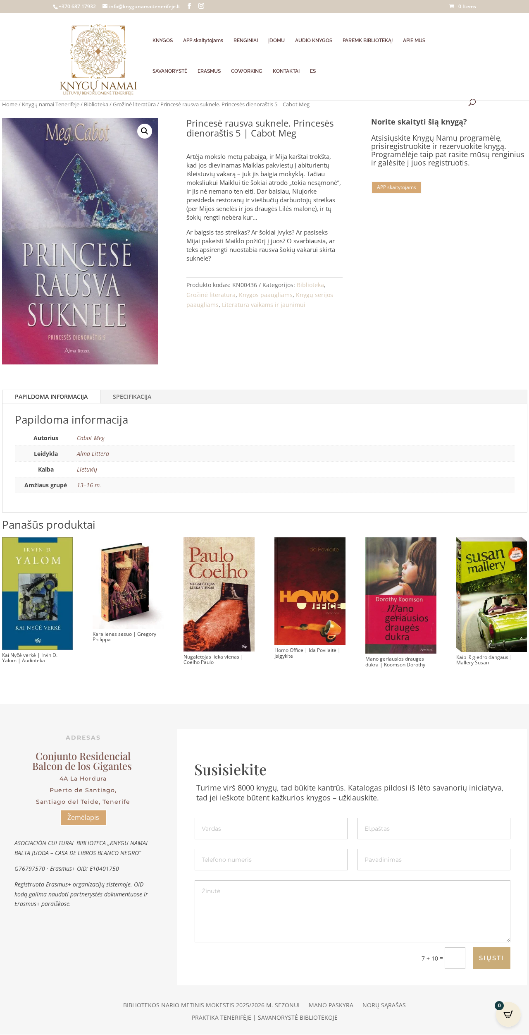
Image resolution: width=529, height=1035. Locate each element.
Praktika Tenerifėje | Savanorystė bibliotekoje (265, 1018)
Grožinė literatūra (134, 104)
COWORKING (246, 71)
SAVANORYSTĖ (170, 71)
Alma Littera (93, 454)
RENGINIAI (246, 40)
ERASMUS (209, 71)
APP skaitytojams (203, 40)
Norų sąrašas (384, 1005)
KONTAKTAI (286, 71)
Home (9, 104)
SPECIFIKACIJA (132, 396)
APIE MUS (414, 40)
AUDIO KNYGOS (313, 40)
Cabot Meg (91, 438)
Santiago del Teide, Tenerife (83, 801)
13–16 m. (89, 485)
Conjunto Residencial (83, 755)
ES (313, 71)
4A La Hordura (83, 778)
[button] (144, 131)
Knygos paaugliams (266, 295)
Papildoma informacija (51, 396)
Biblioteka (96, 104)
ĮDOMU (276, 40)
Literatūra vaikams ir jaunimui (263, 305)
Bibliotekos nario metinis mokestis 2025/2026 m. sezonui (211, 1005)
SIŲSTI (491, 958)
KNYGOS (163, 40)
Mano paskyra (331, 1005)
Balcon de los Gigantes (83, 765)
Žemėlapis (83, 817)
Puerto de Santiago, (83, 790)
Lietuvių (87, 469)
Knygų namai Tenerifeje (50, 104)
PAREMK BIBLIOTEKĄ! (368, 40)
